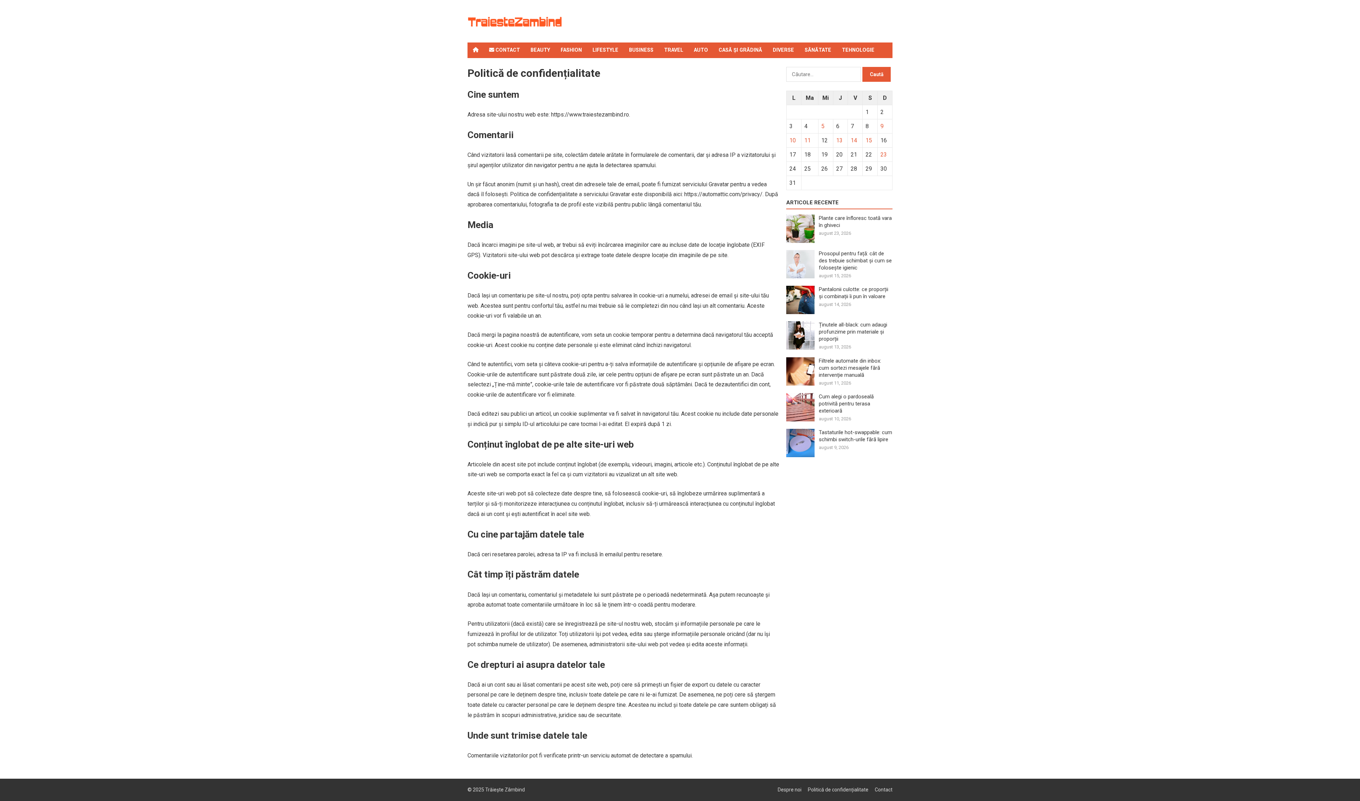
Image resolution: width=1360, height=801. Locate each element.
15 (869, 140)
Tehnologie (858, 50)
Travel (673, 50)
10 (792, 140)
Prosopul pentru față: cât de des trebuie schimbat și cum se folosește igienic (855, 260)
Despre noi (789, 790)
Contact (507, 50)
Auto (701, 50)
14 (854, 140)
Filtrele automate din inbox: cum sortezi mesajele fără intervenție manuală (850, 368)
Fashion (571, 50)
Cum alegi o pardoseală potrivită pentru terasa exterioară (846, 403)
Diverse (783, 50)
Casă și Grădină (740, 50)
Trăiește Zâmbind (505, 790)
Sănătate (818, 50)
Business (641, 50)
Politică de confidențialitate (838, 790)
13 (839, 140)
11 (807, 140)
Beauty (540, 50)
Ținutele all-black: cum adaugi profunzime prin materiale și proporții (853, 332)
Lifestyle (605, 50)
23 (883, 154)
